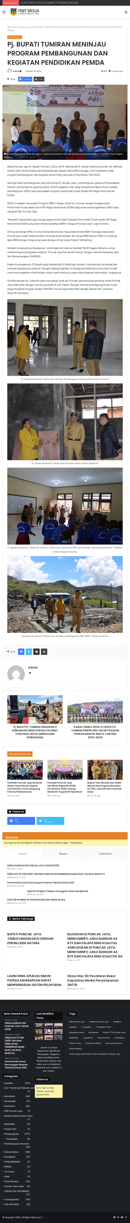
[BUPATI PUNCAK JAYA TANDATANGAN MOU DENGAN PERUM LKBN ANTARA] (35, 927)
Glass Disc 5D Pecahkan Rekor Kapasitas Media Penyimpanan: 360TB (93, 980)
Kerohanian (10, 1101)
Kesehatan (9, 1106)
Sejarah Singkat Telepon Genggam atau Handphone (57, 891)
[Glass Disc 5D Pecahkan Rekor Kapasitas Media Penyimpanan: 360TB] (95, 969)
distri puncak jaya (77, 1021)
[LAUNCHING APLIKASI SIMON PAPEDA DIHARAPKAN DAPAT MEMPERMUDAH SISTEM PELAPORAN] (35, 969)
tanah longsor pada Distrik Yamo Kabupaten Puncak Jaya (94, 1054)
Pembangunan (24, 27)
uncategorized (11, 1199)
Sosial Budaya (11, 1181)
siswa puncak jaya (113, 1043)
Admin (16, 71)
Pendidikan (9, 1157)
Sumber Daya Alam (14, 1186)
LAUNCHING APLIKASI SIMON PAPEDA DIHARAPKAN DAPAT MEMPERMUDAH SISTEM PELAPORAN (34, 980)
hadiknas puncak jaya (99, 1021)
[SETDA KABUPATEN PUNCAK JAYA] (25, 12)
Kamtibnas (9, 1096)
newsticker (88, 1038)
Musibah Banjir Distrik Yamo (18, 1116)
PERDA (7, 1166)
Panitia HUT (10, 1129)
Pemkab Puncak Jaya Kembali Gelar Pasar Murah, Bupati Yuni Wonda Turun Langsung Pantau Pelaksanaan (24, 787)
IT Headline (86, 1027)
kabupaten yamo (76, 1032)
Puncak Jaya (75, 1043)
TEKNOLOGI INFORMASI (16, 1191)
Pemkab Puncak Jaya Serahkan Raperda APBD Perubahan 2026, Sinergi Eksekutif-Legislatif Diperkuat (64, 787)
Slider (7, 1176)
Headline (8, 1083)
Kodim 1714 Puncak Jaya (114, 1032)
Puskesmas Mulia (93, 1043)
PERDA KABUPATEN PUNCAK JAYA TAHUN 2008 (33, 865)
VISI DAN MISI (11, 1204)
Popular (23, 853)
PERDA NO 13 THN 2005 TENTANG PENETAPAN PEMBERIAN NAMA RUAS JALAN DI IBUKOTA (56, 874)
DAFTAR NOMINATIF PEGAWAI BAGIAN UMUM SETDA (36, 899)
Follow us (42, 1079)
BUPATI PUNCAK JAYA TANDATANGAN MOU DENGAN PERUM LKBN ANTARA (30, 938)
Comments (105, 853)
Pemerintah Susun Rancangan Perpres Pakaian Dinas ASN (40, 882)
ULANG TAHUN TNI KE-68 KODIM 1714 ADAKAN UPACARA (49, 2)
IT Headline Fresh (103, 1027)
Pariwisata (12, 1139)
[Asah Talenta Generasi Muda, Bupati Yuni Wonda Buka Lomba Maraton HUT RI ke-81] (58, 1037)
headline (73, 1027)
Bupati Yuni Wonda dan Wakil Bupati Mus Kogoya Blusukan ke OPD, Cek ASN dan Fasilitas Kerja (104, 787)
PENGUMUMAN (12, 1161)
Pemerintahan (11, 1152)
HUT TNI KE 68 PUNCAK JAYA (19, 1088)
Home (12, 27)
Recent (63, 853)
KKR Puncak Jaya (13, 1111)
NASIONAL (9, 1124)
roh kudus (9, 1171)
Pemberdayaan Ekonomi (16, 1143)
